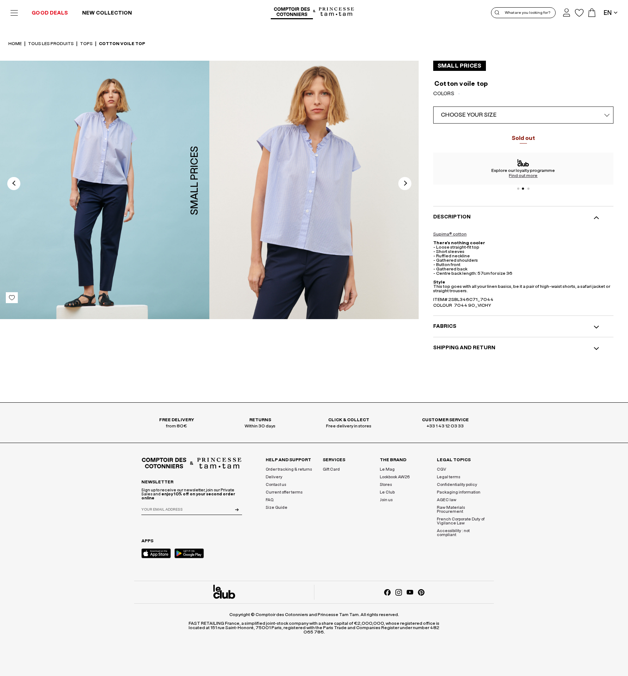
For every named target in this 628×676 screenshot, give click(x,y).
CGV (441, 469)
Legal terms (448, 477)
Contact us (276, 485)
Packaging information (458, 492)
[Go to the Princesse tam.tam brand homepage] (336, 12)
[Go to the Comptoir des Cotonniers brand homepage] (292, 13)
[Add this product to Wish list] (12, 297)
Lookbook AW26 (395, 477)
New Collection (107, 13)
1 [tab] (518, 189)
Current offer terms (284, 492)
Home (15, 43)
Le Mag (387, 469)
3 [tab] (528, 189)
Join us (386, 500)
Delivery (274, 477)
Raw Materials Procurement (451, 510)
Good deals (50, 13)
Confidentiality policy (457, 485)
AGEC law (446, 500)
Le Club (387, 492)
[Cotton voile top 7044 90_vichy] (314, 190)
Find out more (523, 175)
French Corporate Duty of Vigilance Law (460, 521)
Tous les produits (51, 43)
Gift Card (331, 469)
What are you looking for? (527, 13)
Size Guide (276, 508)
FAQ (270, 500)
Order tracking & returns (289, 469)
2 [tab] (523, 189)
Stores (386, 485)
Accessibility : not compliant (453, 533)
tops (86, 43)
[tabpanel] (523, 169)
